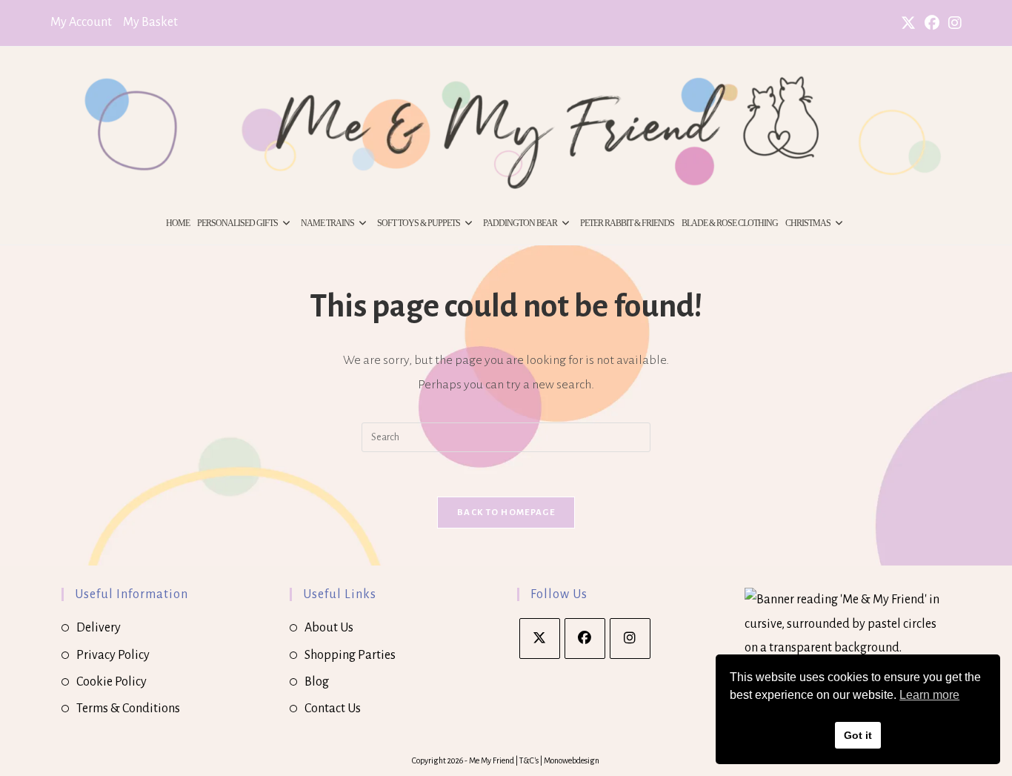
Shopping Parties (350, 655)
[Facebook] (585, 638)
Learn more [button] (929, 695)
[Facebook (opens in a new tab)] (932, 23)
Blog (316, 682)
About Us (328, 627)
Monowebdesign (571, 760)
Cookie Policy (111, 682)
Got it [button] (858, 735)
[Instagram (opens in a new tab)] (953, 23)
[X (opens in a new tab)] (908, 23)
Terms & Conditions (128, 708)
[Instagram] (630, 638)
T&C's (529, 760)
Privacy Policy (113, 655)
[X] (539, 638)
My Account (81, 22)
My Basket (150, 22)
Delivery (98, 627)
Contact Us (332, 708)
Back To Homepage (506, 512)
